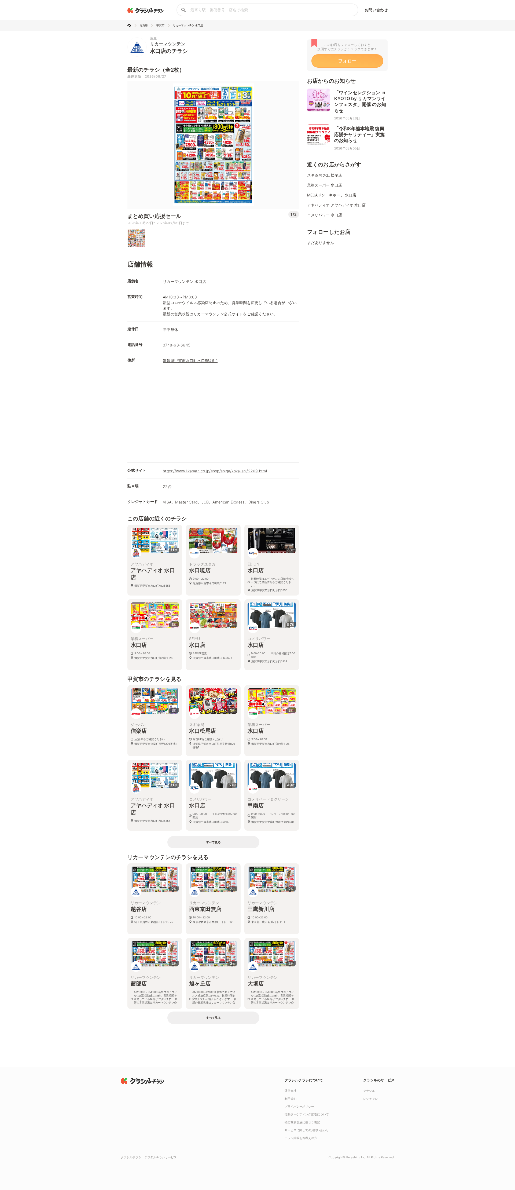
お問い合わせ (376, 10)
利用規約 (290, 1099)
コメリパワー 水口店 (324, 215)
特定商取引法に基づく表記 (302, 1122)
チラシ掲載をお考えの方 (301, 1138)
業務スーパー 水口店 (324, 185)
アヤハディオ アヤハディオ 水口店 (336, 205)
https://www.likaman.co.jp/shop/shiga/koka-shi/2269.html (215, 471)
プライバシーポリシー (299, 1106)
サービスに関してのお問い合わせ (307, 1130)
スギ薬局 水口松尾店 (324, 175)
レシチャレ (370, 1099)
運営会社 (290, 1091)
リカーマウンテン (167, 43)
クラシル (369, 1091)
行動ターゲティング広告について (307, 1114)
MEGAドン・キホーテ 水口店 (331, 195)
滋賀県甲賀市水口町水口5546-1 (190, 360)
